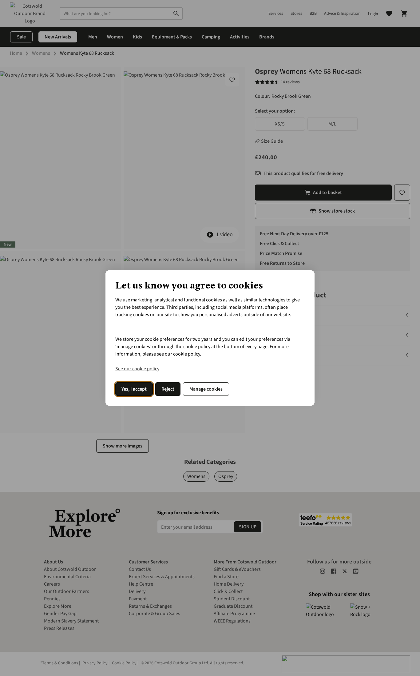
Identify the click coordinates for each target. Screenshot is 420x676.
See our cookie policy (137, 368)
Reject (167, 389)
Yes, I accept (134, 389)
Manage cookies (206, 389)
